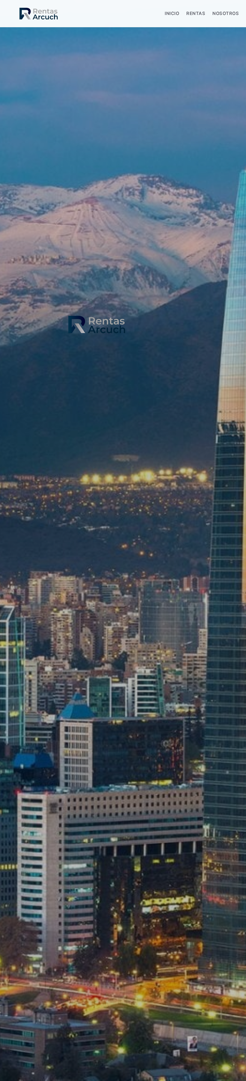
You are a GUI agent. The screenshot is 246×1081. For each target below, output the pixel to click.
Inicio (172, 13)
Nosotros (225, 13)
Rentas (195, 13)
